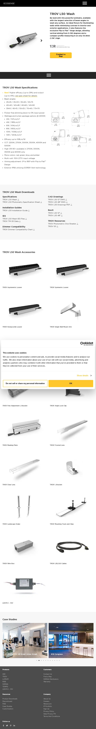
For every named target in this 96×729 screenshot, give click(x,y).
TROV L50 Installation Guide (15, 210)
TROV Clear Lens (8, 484)
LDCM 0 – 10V (7, 603)
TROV (4, 676)
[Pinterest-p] (11, 725)
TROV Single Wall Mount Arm (61, 327)
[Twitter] (7, 725)
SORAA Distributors (51, 679)
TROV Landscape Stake (11, 524)
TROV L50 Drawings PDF (59, 205)
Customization (7, 709)
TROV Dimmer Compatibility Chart (17, 230)
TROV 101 (52, 226)
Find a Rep (48, 676)
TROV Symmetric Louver (59, 287)
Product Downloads (9, 699)
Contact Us (48, 674)
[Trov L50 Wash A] (24, 40)
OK (70, 383)
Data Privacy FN (50, 714)
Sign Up (46, 709)
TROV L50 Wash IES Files (13, 219)
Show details (82, 375)
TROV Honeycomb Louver (12, 327)
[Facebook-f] (3, 725)
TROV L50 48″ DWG (57, 202)
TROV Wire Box (8, 563)
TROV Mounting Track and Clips (62, 524)
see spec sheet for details (26, 96)
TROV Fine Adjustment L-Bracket (14, 405)
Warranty (47, 681)
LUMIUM (5, 679)
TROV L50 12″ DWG (56, 200)
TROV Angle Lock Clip (58, 405)
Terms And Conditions (52, 716)
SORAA (5, 684)
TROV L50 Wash (9, 200)
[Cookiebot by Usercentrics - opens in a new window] (82, 344)
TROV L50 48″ (54, 215)
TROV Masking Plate (10, 445)
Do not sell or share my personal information (25, 383)
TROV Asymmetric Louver (12, 287)
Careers (46, 701)
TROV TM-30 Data (10, 221)
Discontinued (7, 701)
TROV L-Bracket (56, 484)
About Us (47, 699)
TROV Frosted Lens (57, 445)
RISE (4, 681)
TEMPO (5, 686)
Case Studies (7, 706)
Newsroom (48, 704)
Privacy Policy (49, 711)
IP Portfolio (48, 706)
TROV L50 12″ (54, 213)
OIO (3, 674)
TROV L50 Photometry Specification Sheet (21, 202)
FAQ (4, 704)
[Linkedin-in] (14, 725)
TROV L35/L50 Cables (58, 563)
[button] (41, 40)
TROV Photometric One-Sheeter (62, 224)
